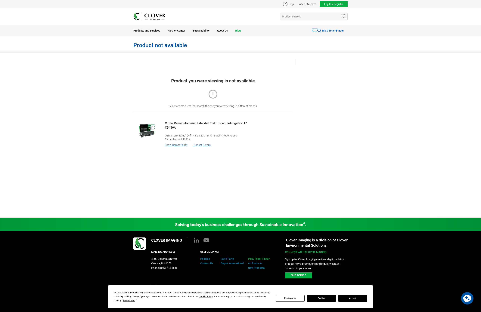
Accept (352, 298)
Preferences (290, 298)
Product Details (202, 144)
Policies (205, 258)
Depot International (232, 263)
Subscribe (298, 275)
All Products (255, 263)
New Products (256, 267)
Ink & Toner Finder (333, 30)
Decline (321, 298)
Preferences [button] (129, 300)
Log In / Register (333, 4)
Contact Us (206, 263)
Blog (238, 30)
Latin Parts (227, 258)
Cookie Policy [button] (206, 296)
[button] (467, 298)
